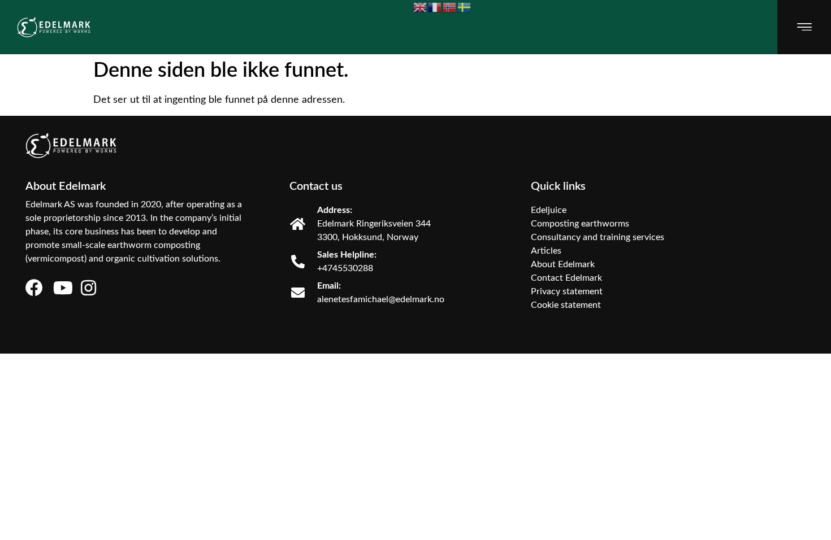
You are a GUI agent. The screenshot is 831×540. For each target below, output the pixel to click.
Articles (546, 250)
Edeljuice (548, 210)
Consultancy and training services (597, 237)
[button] (804, 27)
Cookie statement (566, 305)
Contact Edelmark (566, 277)
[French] (435, 7)
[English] (420, 7)
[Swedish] (464, 7)
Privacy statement (567, 291)
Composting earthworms (580, 223)
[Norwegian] (450, 7)
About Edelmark (563, 264)
